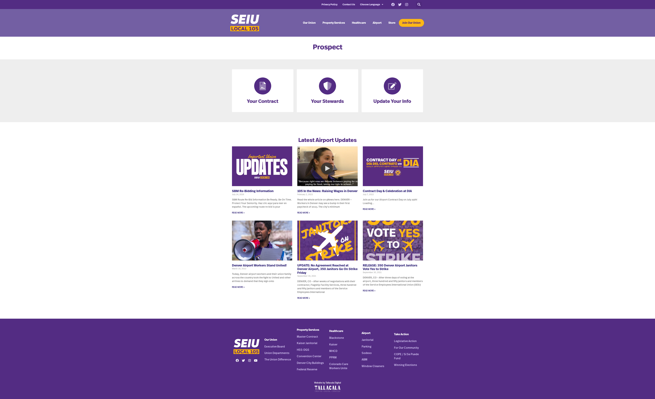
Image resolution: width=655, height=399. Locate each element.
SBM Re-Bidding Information (253, 191)
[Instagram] (406, 4)
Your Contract (262, 101)
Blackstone (336, 338)
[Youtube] (256, 360)
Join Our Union (411, 22)
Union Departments (276, 353)
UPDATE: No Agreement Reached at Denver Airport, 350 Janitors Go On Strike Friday (327, 269)
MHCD (333, 351)
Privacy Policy (329, 4)
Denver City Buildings (310, 363)
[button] (419, 4)
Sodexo (367, 353)
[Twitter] (400, 4)
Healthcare (359, 22)
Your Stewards (327, 101)
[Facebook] (393, 4)
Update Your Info (392, 101)
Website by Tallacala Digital (327, 383)
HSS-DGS (303, 350)
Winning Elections (405, 365)
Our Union (309, 22)
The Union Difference (277, 359)
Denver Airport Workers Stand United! (259, 265)
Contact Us (349, 4)
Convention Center (309, 356)
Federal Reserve (307, 369)
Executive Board (274, 346)
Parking (366, 346)
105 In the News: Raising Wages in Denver (327, 191)
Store (391, 22)
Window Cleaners (373, 366)
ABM (364, 359)
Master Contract (307, 336)
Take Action (401, 334)
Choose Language (370, 4)
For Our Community (406, 347)
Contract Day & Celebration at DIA (387, 191)
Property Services (334, 22)
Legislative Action (405, 341)
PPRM (333, 357)
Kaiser (333, 344)
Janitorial (368, 340)
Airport (377, 22)
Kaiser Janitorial (307, 343)
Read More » (238, 213)
